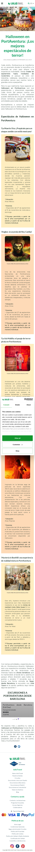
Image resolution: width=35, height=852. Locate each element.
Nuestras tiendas (17, 776)
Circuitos (17, 778)
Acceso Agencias (17, 805)
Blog (17, 792)
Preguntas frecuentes (17, 803)
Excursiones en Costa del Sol (17, 787)
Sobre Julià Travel (17, 773)
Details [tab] (17, 405)
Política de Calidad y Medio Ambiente (17, 836)
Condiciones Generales (17, 827)
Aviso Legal (17, 824)
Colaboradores (17, 807)
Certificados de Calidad (17, 838)
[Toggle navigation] (2, 3)
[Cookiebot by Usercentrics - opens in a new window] (25, 399)
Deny (17, 451)
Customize (16, 444)
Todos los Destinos (17, 790)
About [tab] (29, 405)
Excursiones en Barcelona (17, 783)
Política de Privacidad (17, 831)
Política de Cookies (17, 834)
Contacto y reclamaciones (17, 800)
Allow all (17, 438)
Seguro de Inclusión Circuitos (17, 829)
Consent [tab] (6, 405)
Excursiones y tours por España (17, 780)
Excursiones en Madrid (17, 785)
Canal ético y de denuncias (17, 841)
